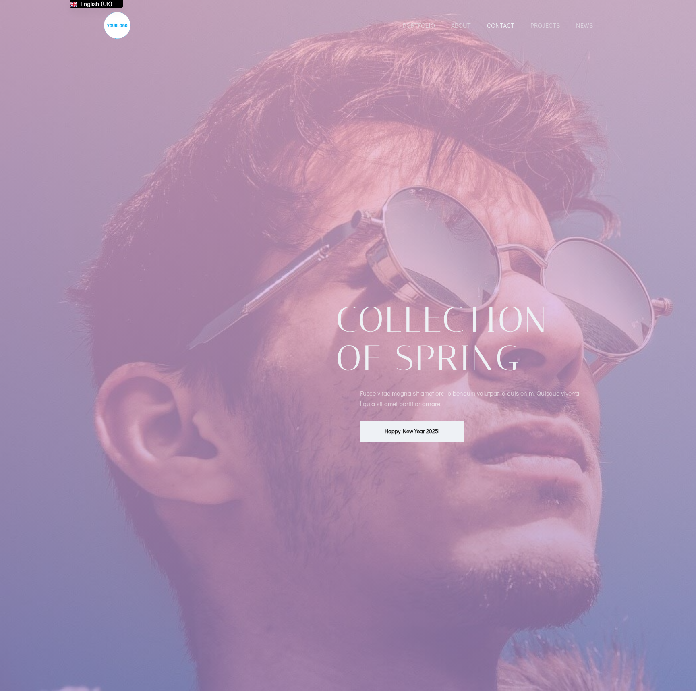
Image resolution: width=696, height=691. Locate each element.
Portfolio (419, 25)
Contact (500, 25)
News (584, 25)
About (461, 25)
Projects (545, 25)
